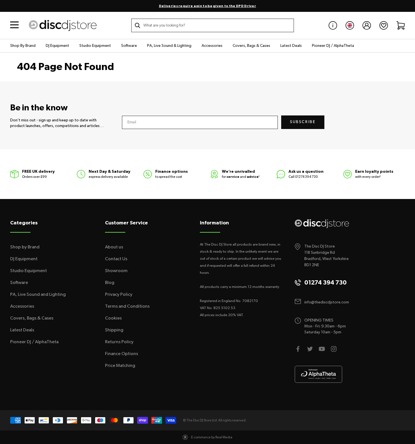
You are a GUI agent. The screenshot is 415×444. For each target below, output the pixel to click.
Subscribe (303, 122)
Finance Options (121, 353)
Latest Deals (291, 46)
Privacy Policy (118, 294)
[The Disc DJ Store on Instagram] (333, 348)
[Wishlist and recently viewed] (383, 25)
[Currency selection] (350, 25)
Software (129, 46)
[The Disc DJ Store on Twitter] (310, 348)
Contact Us (116, 259)
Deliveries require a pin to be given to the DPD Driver (207, 6)
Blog (109, 282)
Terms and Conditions (127, 306)
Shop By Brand (23, 46)
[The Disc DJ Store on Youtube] (321, 348)
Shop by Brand (25, 247)
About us (114, 247)
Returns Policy (119, 342)
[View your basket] (400, 25)
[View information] (333, 25)
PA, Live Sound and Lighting (38, 294)
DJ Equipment (57, 46)
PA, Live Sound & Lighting (169, 46)
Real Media (223, 437)
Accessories (212, 46)
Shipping (114, 330)
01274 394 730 (306, 176)
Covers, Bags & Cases (251, 46)
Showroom (116, 270)
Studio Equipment (95, 46)
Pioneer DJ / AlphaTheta (333, 46)
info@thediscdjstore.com (326, 302)
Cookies (113, 318)
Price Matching (120, 365)
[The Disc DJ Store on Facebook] (298, 348)
